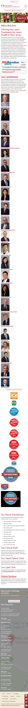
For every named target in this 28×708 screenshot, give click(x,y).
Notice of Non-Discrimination (8, 701)
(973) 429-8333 (7, 631)
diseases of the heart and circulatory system (17, 45)
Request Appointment (18, 10)
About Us (9, 693)
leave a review (13, 582)
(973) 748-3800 (7, 683)
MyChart (7, 10)
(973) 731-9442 (7, 614)
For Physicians (5, 696)
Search (17, 705)
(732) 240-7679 (7, 649)
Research (12, 696)
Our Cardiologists (9, 76)
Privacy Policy (13, 698)
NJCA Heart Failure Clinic (19, 564)
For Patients (16, 693)
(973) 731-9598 (16, 614)
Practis (14, 705)
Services (18, 696)
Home (3, 693)
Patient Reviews (8, 576)
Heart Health (5, 698)
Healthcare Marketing (6, 705)
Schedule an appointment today (14, 389)
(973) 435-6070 (7, 667)
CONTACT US (14, 1)
